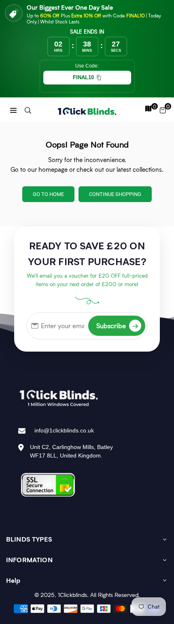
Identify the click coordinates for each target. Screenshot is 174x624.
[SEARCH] (28, 109)
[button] (13, 109)
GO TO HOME (48, 194)
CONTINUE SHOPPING (115, 194)
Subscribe (117, 325)
